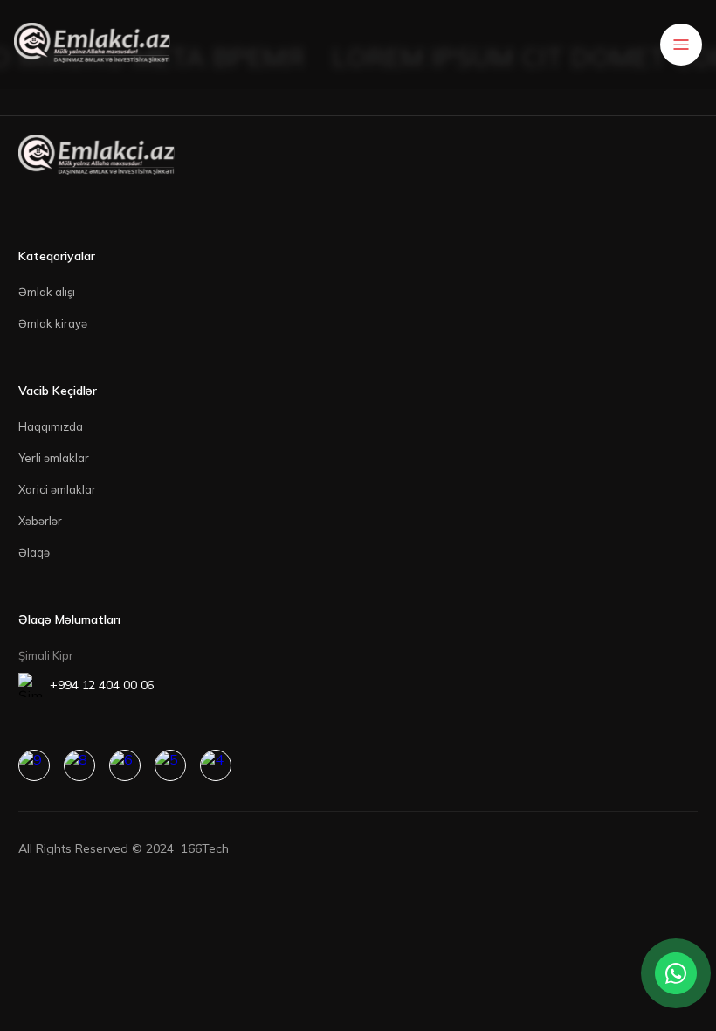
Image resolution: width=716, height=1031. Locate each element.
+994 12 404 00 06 (102, 685)
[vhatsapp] (170, 765)
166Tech (205, 848)
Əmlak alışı (46, 292)
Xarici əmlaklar (57, 489)
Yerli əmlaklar (53, 458)
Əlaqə (34, 552)
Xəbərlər (40, 521)
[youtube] (125, 765)
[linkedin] (79, 765)
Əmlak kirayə (52, 323)
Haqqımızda (50, 426)
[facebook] (215, 765)
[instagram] (34, 765)
